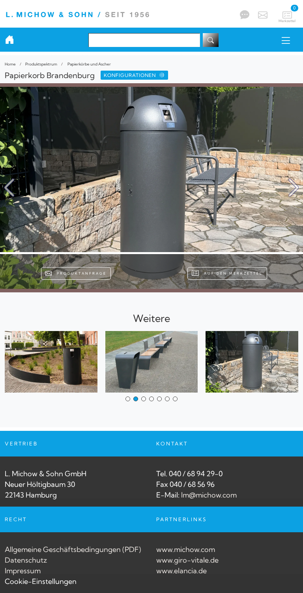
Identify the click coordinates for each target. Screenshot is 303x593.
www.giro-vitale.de (187, 560)
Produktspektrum (41, 64)
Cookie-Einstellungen (41, 581)
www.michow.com (185, 549)
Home (10, 64)
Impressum (23, 570)
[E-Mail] (261, 14)
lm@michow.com (209, 494)
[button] (293, 187)
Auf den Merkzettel (231, 273)
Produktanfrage (80, 273)
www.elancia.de (181, 570)
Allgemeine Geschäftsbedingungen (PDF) (73, 549)
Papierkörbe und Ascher (89, 64)
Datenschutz (26, 560)
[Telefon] (243, 14)
